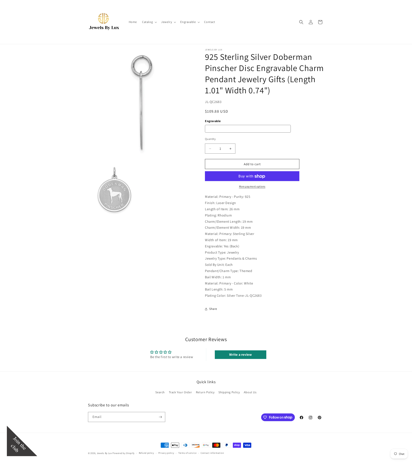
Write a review (240, 354)
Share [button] (213, 309)
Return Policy (205, 392)
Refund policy (146, 452)
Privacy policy (166, 452)
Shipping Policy (229, 392)
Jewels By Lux (104, 453)
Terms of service (187, 452)
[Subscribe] (160, 417)
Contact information (212, 452)
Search (160, 392)
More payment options (252, 186)
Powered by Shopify (123, 453)
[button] (149, 21)
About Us (250, 392)
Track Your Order (180, 392)
